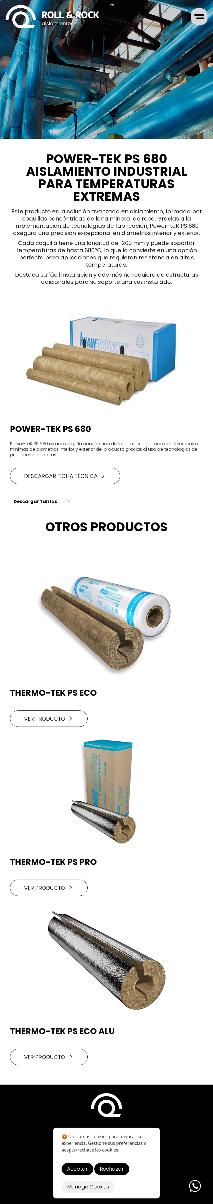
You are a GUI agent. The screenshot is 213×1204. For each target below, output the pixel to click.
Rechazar (112, 1168)
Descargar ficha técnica (61, 476)
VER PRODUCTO (44, 719)
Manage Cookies (88, 1186)
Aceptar (77, 1168)
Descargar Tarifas (35, 501)
